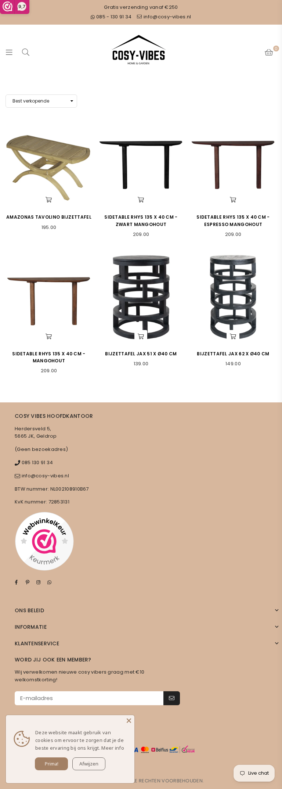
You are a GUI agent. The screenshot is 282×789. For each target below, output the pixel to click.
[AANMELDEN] (171, 698)
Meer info (112, 748)
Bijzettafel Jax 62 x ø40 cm (233, 354)
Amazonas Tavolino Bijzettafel (48, 217)
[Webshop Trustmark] (44, 542)
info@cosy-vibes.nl (166, 16)
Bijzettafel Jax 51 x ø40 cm (141, 354)
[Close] (129, 720)
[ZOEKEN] (26, 52)
